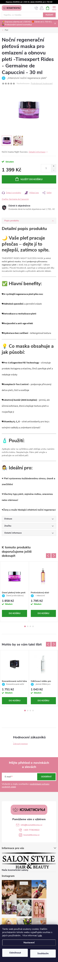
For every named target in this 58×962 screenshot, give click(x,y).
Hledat (49, 15)
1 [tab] (25, 626)
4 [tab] (33, 626)
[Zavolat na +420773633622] (36, 8)
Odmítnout (15, 952)
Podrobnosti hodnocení (41, 83)
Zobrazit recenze (20, 743)
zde (40, 935)
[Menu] (54, 8)
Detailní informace (37, 152)
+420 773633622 (31, 830)
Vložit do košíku (31, 179)
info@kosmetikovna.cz (31, 825)
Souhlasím (43, 953)
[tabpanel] (14, 592)
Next (53, 555)
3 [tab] (30, 626)
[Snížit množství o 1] (53, 170)
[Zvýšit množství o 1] (53, 166)
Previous (48, 555)
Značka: (15, 199)
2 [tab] (27, 626)
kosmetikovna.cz (31, 835)
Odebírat (46, 776)
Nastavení (29, 942)
